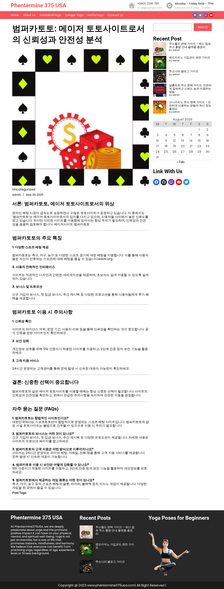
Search (203, 27)
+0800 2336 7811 (148, 4)
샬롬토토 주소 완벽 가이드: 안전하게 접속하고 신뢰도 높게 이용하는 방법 (190, 88)
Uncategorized (23, 189)
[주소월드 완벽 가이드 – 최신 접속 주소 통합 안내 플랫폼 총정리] (159, 49)
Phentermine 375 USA (38, 5)
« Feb (181, 162)
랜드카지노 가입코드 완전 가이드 (189, 58)
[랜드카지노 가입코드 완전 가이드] (159, 63)
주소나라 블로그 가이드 (183, 71)
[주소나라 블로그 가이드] (159, 76)
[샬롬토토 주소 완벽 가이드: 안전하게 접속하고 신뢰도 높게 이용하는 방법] (159, 90)
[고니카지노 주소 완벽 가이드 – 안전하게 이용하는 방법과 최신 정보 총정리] (159, 107)
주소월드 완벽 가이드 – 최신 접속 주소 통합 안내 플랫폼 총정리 (190, 45)
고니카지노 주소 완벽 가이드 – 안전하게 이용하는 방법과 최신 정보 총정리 (190, 105)
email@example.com (149, 7)
